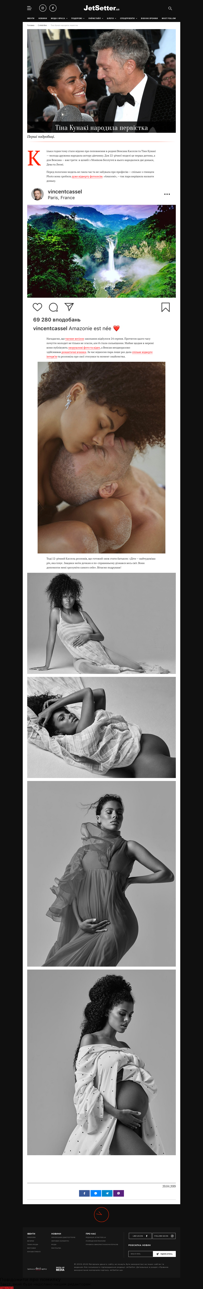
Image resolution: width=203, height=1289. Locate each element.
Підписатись (166, 1254)
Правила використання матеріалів (102, 1244)
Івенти (31, 1234)
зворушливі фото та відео (84, 347)
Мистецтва (56, 1248)
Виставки (31, 1248)
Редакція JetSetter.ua (96, 1237)
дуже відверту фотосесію (87, 176)
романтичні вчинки (74, 352)
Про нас (91, 1234)
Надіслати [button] (7, 1288)
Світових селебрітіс (60, 1241)
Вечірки (30, 1241)
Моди (53, 1244)
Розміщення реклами (95, 1241)
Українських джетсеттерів (63, 1237)
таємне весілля (74, 338)
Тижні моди (32, 1244)
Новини (56, 1234)
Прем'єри (31, 1237)
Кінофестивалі (34, 1251)
